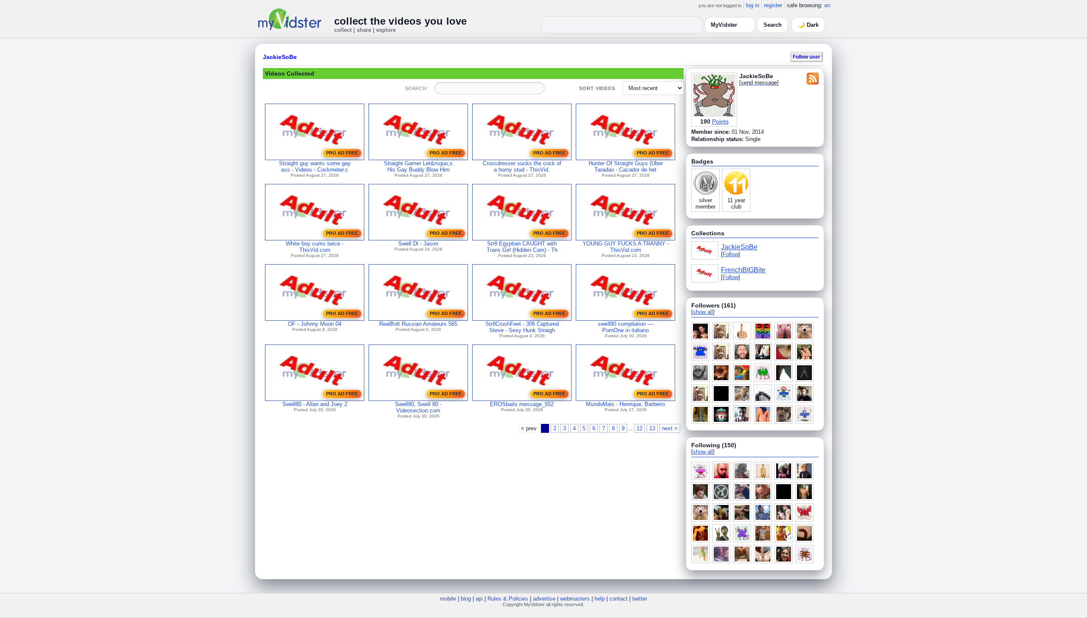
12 (639, 428)
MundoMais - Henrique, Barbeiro (625, 404)
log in (752, 5)
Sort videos (597, 88)
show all (703, 312)
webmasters (575, 598)
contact (618, 598)
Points (720, 121)
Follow (730, 254)
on (827, 5)
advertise (544, 598)
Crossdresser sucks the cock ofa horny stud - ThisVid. (522, 166)
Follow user (806, 56)
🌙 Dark (808, 25)
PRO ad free (342, 152)
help (599, 598)
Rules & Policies (507, 598)
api (479, 598)
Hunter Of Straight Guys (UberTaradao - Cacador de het (626, 166)
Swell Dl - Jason (418, 243)
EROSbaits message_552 (522, 404)
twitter (639, 598)
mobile (448, 598)
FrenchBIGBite (743, 270)
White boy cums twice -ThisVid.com (315, 246)
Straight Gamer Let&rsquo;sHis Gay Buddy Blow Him (418, 166)
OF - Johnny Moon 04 (314, 324)
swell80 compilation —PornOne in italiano (625, 327)
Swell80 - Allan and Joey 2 (314, 404)
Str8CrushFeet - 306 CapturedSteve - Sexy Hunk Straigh (522, 327)
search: (416, 88)
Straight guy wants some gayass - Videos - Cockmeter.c (315, 166)
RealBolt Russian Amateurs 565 (418, 324)
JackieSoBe (280, 57)
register (773, 5)
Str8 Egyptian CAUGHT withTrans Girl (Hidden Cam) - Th (522, 246)
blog (466, 598)
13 (652, 428)
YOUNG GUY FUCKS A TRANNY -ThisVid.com (626, 246)
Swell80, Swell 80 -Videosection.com (418, 407)
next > (670, 428)
